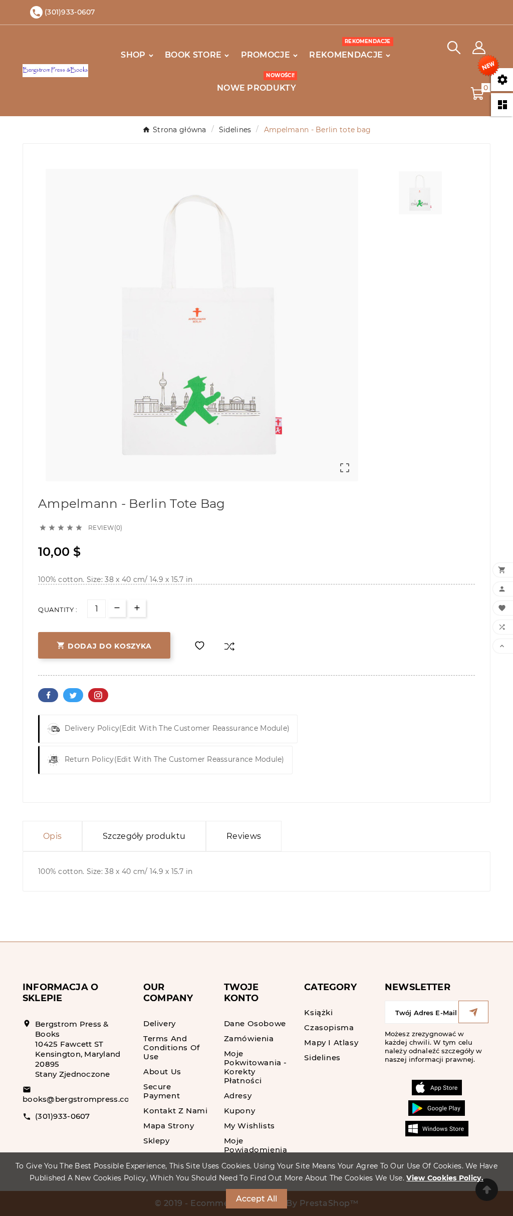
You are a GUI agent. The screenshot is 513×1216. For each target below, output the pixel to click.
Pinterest (98, 695)
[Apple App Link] (437, 1086)
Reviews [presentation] (243, 836)
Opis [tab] (52, 836)
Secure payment (161, 1091)
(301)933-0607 (62, 1116)
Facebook (48, 695)
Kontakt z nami (175, 1110)
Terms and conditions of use (171, 1047)
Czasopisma (329, 1027)
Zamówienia (249, 1038)
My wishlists (249, 1125)
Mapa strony (168, 1125)
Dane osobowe (255, 1023)
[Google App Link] (436, 1107)
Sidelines (322, 1057)
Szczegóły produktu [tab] (144, 836)
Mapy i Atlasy (331, 1042)
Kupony (239, 1110)
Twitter (73, 695)
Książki (318, 1012)
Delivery (159, 1023)
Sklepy (156, 1140)
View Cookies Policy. (444, 1177)
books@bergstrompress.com (80, 1099)
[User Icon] (478, 47)
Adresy (238, 1095)
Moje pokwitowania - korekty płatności (255, 1067)
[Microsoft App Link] (436, 1127)
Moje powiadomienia (256, 1145)
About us (162, 1071)
